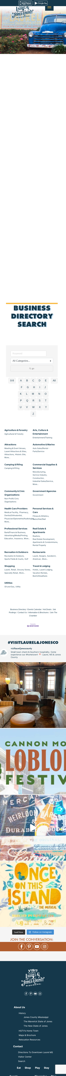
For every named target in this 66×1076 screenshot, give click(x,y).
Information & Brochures (38, 612)
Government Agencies (44, 491)
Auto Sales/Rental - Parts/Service (41, 449)
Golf (26, 559)
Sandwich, (51, 556)
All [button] (54, 380)
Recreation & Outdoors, (14, 556)
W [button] (33, 407)
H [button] (34, 387)
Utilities (8, 582)
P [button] (21, 400)
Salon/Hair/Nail (39, 519)
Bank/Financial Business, (15, 532)
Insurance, (18, 538)
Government (38, 495)
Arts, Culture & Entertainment (40, 432)
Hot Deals (47, 609)
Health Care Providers (15, 508)
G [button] (28, 387)
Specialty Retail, (11, 573)
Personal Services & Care (43, 510)
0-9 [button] (12, 380)
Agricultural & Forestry (13, 434)
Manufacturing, (39, 472)
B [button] (27, 380)
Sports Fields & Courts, (14, 559)
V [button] (27, 407)
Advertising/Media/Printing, (16, 535)
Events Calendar (34, 609)
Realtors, (36, 536)
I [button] (39, 387)
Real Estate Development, (44, 539)
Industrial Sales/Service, (43, 481)
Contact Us (22, 612)
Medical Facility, (11, 512)
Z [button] (33, 414)
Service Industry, (40, 475)
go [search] (33, 368)
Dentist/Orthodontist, (13, 515)
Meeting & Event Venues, (15, 448)
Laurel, (36, 556)
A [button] (21, 380)
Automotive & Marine (44, 444)
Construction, (38, 478)
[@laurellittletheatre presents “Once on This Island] (33, 894)
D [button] (40, 380)
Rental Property (39, 545)
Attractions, (9, 454)
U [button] (21, 407)
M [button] (33, 394)
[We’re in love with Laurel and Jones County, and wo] (33, 828)
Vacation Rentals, (40, 573)
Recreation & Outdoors (16, 552)
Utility (18, 586)
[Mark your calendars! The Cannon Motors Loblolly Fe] (33, 761)
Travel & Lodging (41, 566)
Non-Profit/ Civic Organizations (11, 500)
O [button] (46, 394)
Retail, (13, 569)
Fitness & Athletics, (41, 516)
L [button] (26, 394)
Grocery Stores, (24, 569)
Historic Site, (20, 454)
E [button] (46, 380)
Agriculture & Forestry (15, 430)
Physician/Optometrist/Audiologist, (19, 518)
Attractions (10, 444)
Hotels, (36, 569)
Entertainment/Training (42, 437)
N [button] (39, 394)
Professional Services (15, 528)
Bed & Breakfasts (40, 576)
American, (37, 559)
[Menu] (49, 6)
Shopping (9, 566)
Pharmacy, (24, 512)
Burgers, (42, 556)
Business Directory (18, 609)
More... (7, 457)
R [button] (33, 400)
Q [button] (27, 400)
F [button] (21, 387)
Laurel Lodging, (46, 569)
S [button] (40, 400)
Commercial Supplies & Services (45, 466)
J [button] (45, 387)
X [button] (40, 407)
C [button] (33, 380)
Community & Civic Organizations (14, 493)
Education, (9, 538)
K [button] (21, 394)
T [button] (46, 400)
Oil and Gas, (9, 586)
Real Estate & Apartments (39, 530)
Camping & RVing (13, 464)
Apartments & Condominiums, (45, 542)
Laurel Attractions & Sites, (15, 451)
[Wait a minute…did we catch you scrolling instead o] (33, 695)
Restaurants (39, 552)
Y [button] (46, 407)
